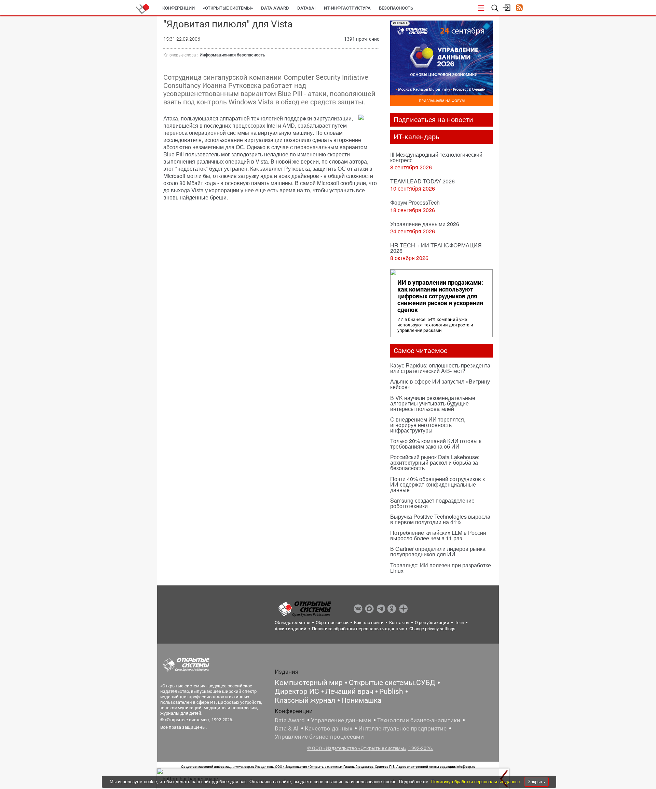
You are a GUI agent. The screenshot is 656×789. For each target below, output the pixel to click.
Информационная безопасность (232, 54)
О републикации (432, 622)
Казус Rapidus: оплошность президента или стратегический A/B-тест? (440, 368)
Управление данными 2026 (424, 224)
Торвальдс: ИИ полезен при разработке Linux (440, 567)
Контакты (399, 622)
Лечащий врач (349, 691)
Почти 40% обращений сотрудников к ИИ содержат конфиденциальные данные (437, 484)
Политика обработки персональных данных (358, 628)
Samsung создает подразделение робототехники (432, 503)
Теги (459, 622)
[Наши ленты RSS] (519, 8)
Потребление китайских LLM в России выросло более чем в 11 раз (438, 535)
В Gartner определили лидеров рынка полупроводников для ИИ (438, 551)
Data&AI (306, 8)
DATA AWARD (275, 8)
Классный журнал (305, 700)
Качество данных (328, 728)
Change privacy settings (432, 628)
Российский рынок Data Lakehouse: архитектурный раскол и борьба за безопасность (434, 462)
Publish (391, 691)
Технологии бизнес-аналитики (418, 720)
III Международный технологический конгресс (436, 157)
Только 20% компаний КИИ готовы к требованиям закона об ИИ (435, 443)
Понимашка (361, 700)
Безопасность (396, 8)
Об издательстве (292, 622)
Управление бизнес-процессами (319, 736)
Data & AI (287, 728)
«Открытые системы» (228, 8)
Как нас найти (369, 622)
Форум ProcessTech (415, 202)
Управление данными (341, 720)
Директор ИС (297, 691)
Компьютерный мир (309, 682)
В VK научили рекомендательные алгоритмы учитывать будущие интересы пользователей (432, 403)
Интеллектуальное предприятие (402, 728)
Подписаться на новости (433, 120)
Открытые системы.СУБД (392, 682)
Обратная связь (332, 622)
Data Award (290, 720)
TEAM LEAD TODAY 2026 (422, 181)
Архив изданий (290, 628)
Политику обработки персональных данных (476, 781)
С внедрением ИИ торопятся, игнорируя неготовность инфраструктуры (427, 424)
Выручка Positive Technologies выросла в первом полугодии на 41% (440, 519)
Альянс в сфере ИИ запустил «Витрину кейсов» (440, 384)
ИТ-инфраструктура (347, 8)
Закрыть (536, 781)
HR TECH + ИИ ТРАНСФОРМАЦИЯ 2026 (436, 248)
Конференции (178, 8)
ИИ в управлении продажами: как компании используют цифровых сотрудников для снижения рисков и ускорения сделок (440, 296)
